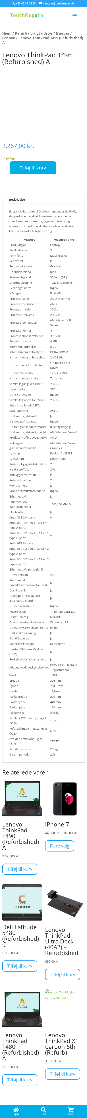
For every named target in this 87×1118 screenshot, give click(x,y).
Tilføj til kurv (33, 168)
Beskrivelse (17, 200)
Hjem (7, 33)
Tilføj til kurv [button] (19, 869)
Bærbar (62, 33)
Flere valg (59, 846)
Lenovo (8, 37)
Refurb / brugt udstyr (34, 33)
